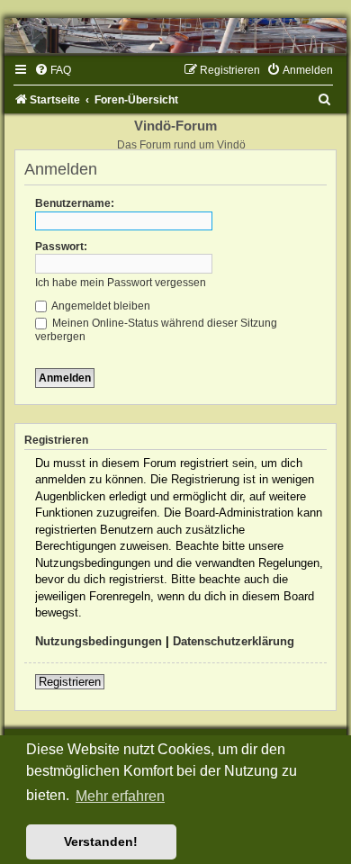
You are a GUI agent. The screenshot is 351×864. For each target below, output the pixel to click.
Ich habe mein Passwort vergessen (120, 282)
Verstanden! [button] (101, 841)
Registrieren (70, 681)
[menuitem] (52, 70)
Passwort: (61, 246)
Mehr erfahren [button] (120, 796)
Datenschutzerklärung (233, 641)
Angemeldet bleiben (100, 306)
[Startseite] (175, 35)
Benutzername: (74, 203)
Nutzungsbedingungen (98, 641)
